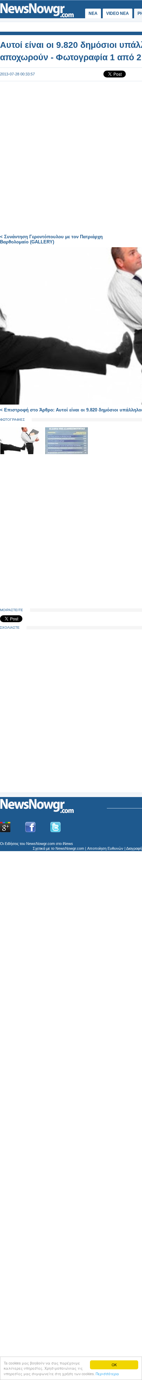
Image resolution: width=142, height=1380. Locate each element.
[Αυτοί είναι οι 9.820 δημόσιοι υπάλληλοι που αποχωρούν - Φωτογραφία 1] (22, 453)
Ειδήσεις (12, 843)
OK (114, 1364)
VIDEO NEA (117, 13)
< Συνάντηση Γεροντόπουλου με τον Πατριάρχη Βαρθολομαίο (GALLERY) (51, 239)
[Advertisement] (51, 739)
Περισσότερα (107, 1373)
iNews (68, 843)
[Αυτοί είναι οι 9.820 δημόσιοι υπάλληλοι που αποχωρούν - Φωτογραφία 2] (66, 453)
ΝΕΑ (93, 13)
